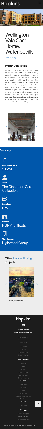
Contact (23, 410)
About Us (23, 342)
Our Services (23, 359)
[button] (40, 2)
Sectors (23, 380)
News (23, 401)
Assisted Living (10, 57)
